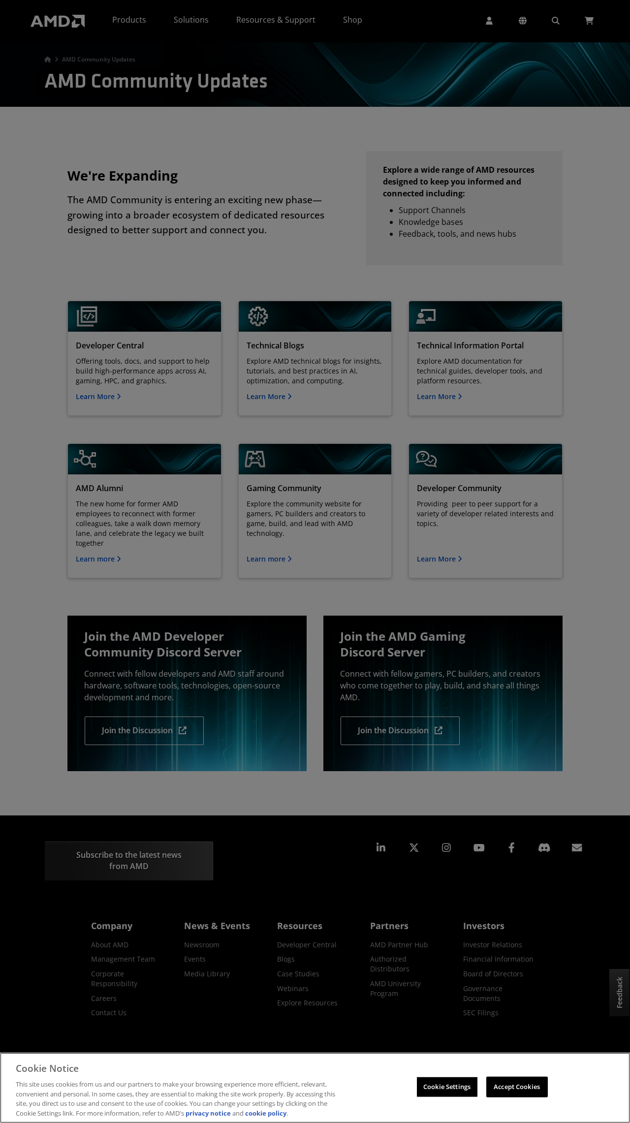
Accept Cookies (517, 1086)
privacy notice (208, 1112)
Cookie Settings (447, 1086)
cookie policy (265, 1112)
